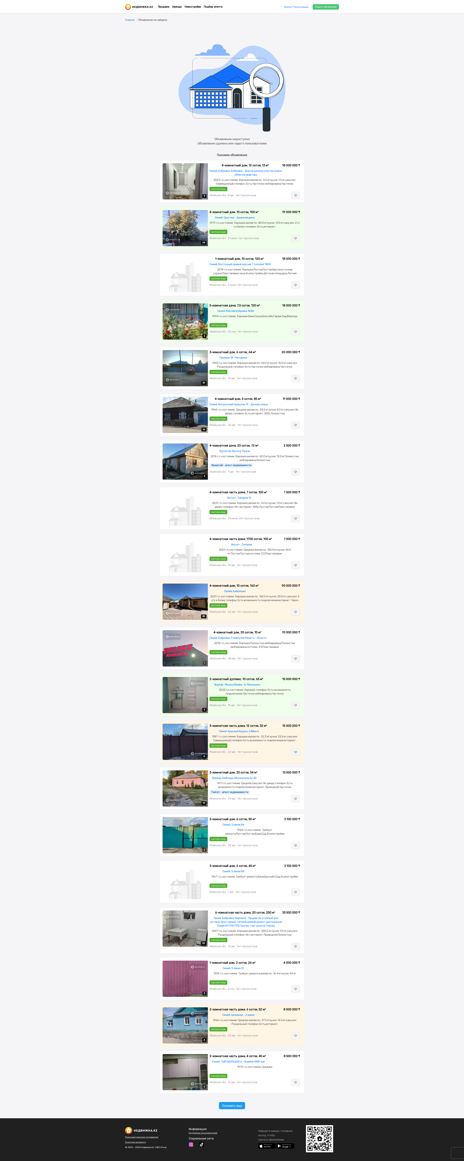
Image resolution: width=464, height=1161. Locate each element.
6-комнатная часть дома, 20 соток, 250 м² (245, 912)
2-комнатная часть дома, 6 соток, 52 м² (238, 1009)
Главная (129, 20)
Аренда (177, 6)
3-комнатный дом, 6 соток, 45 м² (233, 866)
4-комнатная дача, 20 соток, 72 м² (234, 445)
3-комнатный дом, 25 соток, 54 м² (233, 772)
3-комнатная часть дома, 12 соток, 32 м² (238, 725)
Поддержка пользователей (203, 1133)
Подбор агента (213, 6)
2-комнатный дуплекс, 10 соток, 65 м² (236, 679)
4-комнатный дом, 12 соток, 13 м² (245, 165)
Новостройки (193, 6)
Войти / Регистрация (296, 7)
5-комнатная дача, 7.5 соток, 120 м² (235, 305)
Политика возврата (135, 1142)
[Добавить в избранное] (295, 195)
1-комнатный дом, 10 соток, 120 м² (239, 258)
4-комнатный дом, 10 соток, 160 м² (234, 585)
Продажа (163, 6)
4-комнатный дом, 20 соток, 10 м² (237, 632)
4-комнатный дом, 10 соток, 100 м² (234, 212)
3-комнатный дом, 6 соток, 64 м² (233, 352)
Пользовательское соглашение (141, 1137)
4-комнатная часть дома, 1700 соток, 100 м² (241, 539)
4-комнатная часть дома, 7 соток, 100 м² (238, 492)
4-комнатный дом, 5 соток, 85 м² (238, 399)
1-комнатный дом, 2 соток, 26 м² (233, 962)
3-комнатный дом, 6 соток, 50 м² (233, 819)
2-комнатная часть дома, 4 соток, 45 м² (238, 1056)
